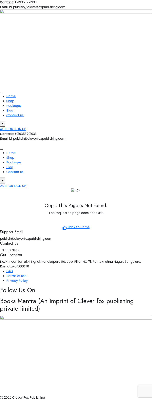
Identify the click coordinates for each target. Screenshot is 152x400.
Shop (10, 101)
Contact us (15, 115)
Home (11, 96)
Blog (9, 110)
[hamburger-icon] (1, 92)
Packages (14, 105)
